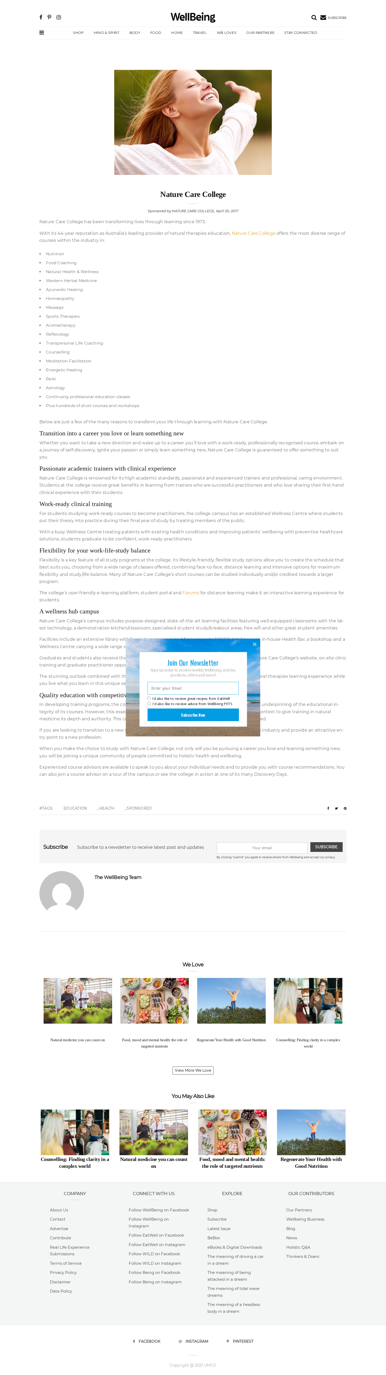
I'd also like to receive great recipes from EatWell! (191, 698)
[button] (193, 662)
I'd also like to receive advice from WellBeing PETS (192, 703)
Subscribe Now (193, 715)
